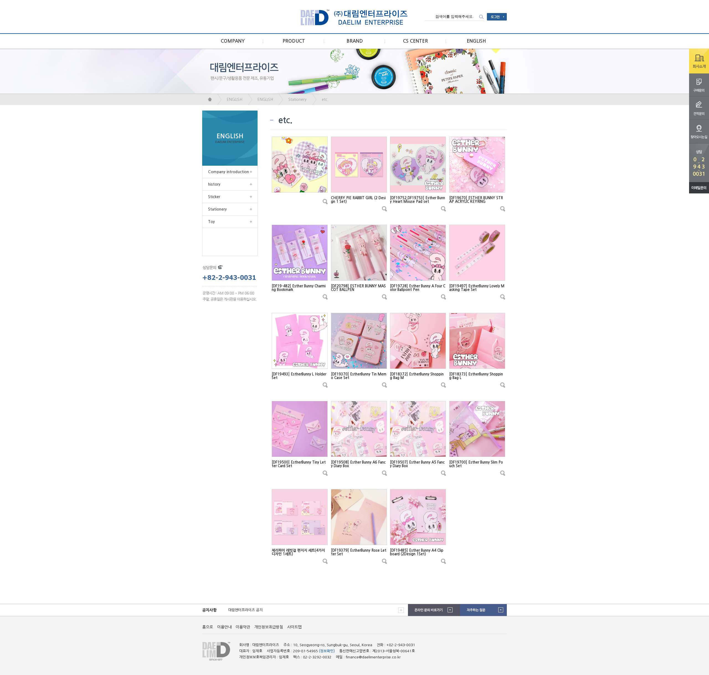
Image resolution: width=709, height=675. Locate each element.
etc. (325, 99)
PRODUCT (293, 41)
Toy (211, 222)
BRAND (354, 41)
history (214, 184)
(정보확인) (327, 651)
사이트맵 (294, 627)
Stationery (297, 99)
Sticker (214, 197)
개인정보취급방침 (268, 627)
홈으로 (207, 627)
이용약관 (243, 627)
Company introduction (228, 172)
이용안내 (224, 627)
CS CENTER (415, 41)
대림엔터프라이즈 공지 (245, 610)
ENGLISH (476, 41)
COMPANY (233, 41)
